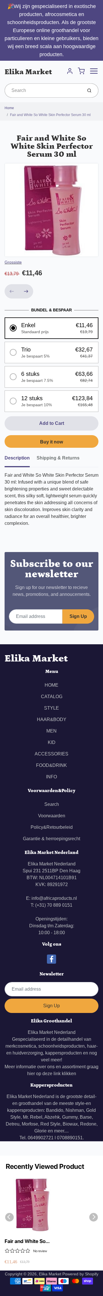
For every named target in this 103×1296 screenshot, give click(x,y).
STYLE (51, 708)
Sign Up (78, 616)
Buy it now (51, 441)
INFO (51, 776)
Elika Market (28, 72)
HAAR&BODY (51, 719)
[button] (51, 328)
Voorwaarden (51, 815)
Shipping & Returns (58, 457)
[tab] (21, 459)
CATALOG (51, 696)
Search (51, 804)
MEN (51, 730)
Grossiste (13, 262)
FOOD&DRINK (51, 765)
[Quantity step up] (26, 291)
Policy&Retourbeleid (52, 827)
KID (52, 742)
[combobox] (43, 90)
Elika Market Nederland (52, 1032)
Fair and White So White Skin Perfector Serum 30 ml (50, 115)
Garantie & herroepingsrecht (51, 838)
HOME (51, 685)
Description (17, 457)
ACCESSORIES (51, 753)
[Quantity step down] (12, 291)
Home (9, 108)
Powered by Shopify (80, 1274)
